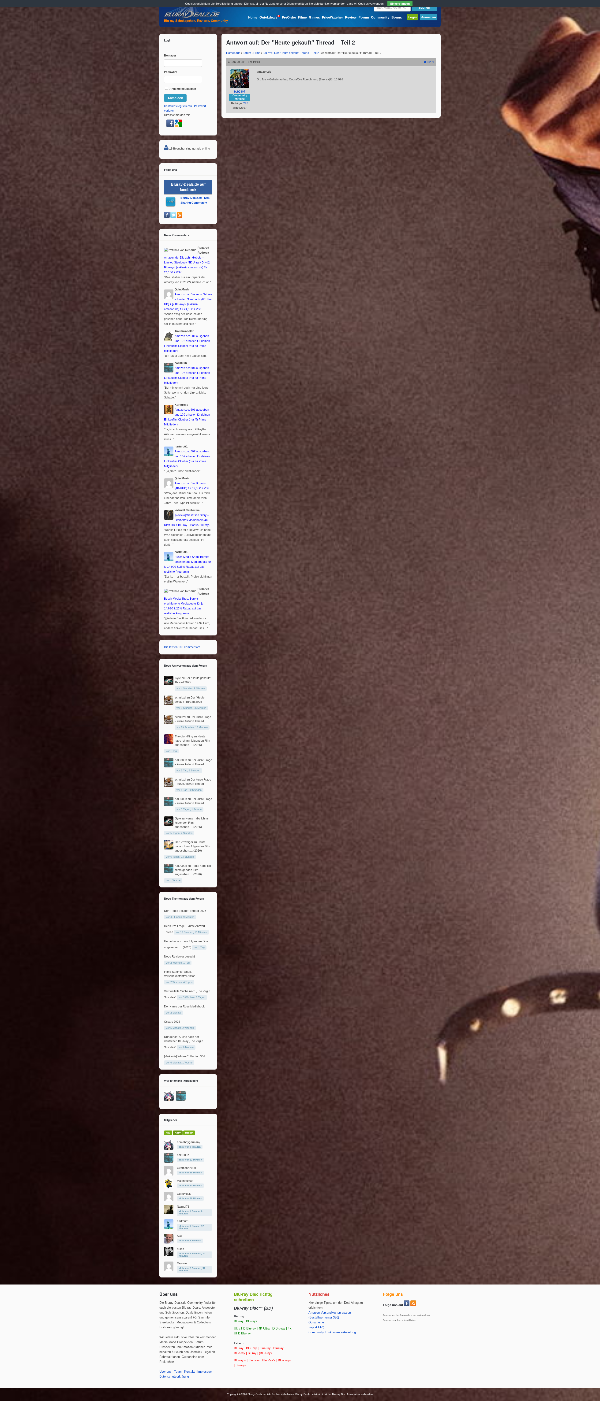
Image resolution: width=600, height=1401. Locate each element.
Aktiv (178, 1132)
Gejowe (182, 1263)
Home (252, 17)
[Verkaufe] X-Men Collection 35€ (184, 1056)
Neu (168, 1132)
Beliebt (189, 1132)
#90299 (429, 62)
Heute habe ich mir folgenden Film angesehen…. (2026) (192, 741)
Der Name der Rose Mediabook (184, 1006)
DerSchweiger (184, 842)
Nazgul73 (183, 1206)
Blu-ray (267, 53)
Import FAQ (316, 1327)
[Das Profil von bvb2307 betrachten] (239, 87)
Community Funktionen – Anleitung (332, 1332)
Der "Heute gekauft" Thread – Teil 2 (296, 53)
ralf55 (180, 1249)
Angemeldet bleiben (182, 88)
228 (245, 103)
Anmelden (428, 17)
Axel (180, 1236)
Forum (364, 17)
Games (314, 17)
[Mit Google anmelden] (178, 126)
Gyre (178, 678)
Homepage (233, 53)
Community (380, 17)
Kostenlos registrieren (178, 106)
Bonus (396, 17)
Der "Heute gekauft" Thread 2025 (185, 911)
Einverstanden (400, 3)
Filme (302, 17)
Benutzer (170, 55)
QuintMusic (184, 1193)
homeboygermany (188, 1142)
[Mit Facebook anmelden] (170, 126)
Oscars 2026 (172, 1021)
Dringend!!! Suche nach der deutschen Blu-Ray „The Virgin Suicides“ (183, 1042)
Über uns (165, 1371)
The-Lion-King (184, 736)
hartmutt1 (183, 1221)
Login (412, 17)
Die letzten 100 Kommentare (182, 647)
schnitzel (180, 697)
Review (350, 17)
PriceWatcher (332, 17)
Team (178, 1371)
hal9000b (181, 760)
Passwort (170, 72)
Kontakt (189, 1371)
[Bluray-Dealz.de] (192, 17)
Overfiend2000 (186, 1168)
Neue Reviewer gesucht (179, 956)
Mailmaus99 (185, 1181)
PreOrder (289, 17)
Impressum (205, 1371)
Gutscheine (316, 1322)
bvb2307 (239, 91)
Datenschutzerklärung (174, 1376)
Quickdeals (269, 17)
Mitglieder (170, 1120)
